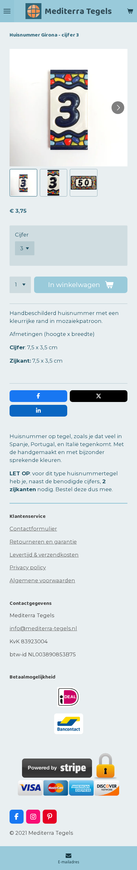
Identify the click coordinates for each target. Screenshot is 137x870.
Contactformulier (33, 528)
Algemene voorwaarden (42, 580)
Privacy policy (28, 567)
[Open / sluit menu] (7, 11)
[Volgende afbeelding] (118, 107)
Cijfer (22, 234)
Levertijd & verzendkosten (44, 555)
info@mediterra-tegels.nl (43, 628)
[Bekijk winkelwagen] (130, 11)
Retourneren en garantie (43, 542)
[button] (23, 183)
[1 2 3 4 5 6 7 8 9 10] (20, 285)
